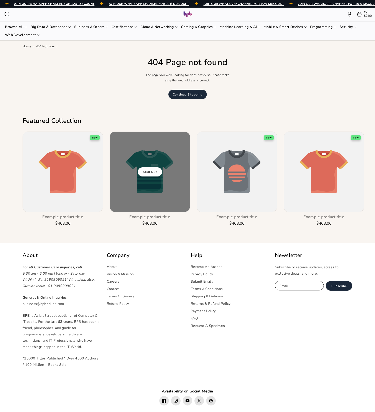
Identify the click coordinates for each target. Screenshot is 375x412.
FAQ (194, 318)
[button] (7, 14)
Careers (113, 281)
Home (27, 46)
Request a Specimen (208, 325)
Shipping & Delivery (207, 296)
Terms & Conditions (207, 289)
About (30, 255)
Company (118, 255)
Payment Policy (203, 311)
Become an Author (206, 266)
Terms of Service (121, 296)
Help (196, 255)
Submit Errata (202, 281)
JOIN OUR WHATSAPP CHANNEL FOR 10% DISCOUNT (54, 4)
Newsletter (288, 255)
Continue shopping (187, 94)
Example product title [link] (62, 216)
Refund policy (118, 303)
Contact (113, 289)
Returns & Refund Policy (210, 303)
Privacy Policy (202, 274)
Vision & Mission (120, 274)
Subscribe (339, 286)
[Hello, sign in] (349, 14)
